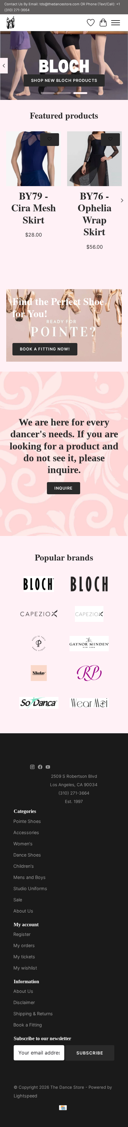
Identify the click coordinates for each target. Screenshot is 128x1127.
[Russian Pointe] (89, 674)
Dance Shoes (27, 854)
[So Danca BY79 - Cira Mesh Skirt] (33, 158)
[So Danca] (39, 704)
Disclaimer (24, 1002)
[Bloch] (39, 585)
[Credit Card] (63, 1108)
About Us (23, 910)
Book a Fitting (27, 1024)
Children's (23, 866)
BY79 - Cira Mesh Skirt (33, 207)
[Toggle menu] (115, 22)
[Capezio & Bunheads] (89, 615)
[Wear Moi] (89, 704)
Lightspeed (25, 1095)
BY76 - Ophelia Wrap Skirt (95, 213)
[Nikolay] (39, 674)
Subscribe (89, 1052)
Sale (17, 899)
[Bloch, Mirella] (89, 585)
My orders (24, 945)
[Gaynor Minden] (89, 645)
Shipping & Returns (33, 1013)
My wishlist (25, 967)
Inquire (63, 488)
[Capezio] (39, 615)
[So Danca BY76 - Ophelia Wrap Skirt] (94, 158)
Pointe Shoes (27, 821)
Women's (23, 843)
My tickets (24, 956)
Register (21, 934)
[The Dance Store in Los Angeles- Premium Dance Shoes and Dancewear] (10, 22)
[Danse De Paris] (39, 645)
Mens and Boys (29, 877)
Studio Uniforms (30, 888)
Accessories (26, 832)
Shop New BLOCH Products (64, 80)
